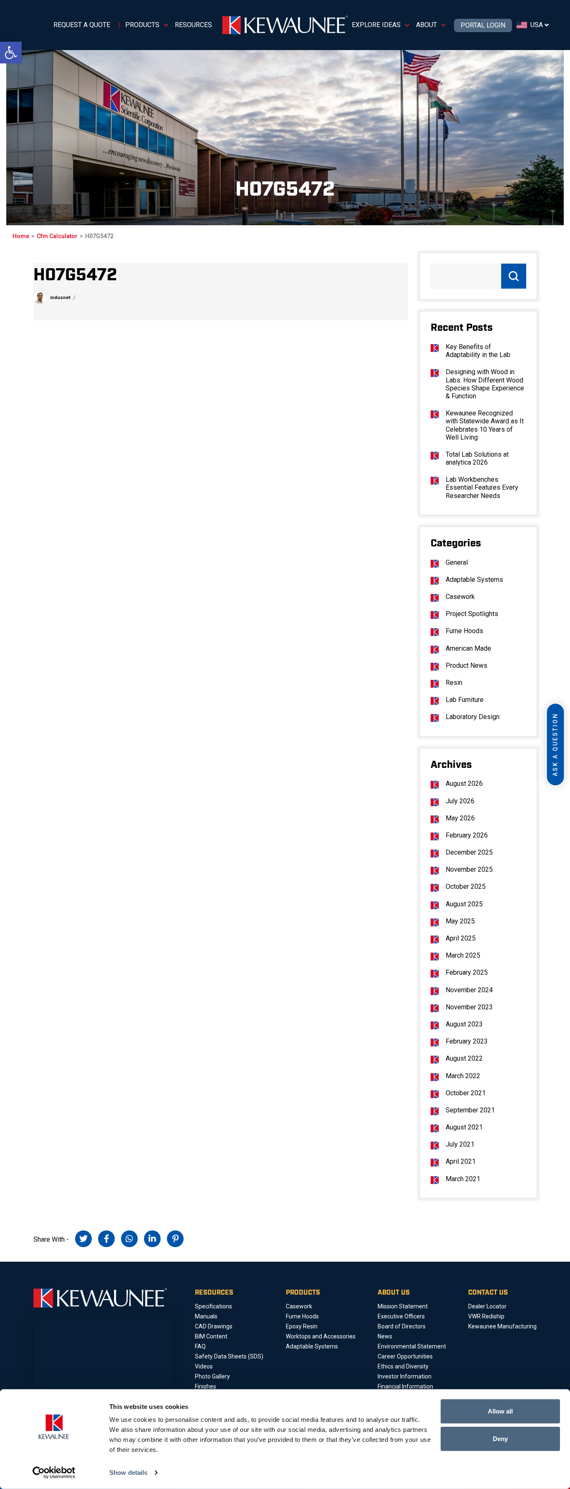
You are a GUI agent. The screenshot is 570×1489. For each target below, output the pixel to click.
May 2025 (460, 921)
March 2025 (463, 955)
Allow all (500, 1411)
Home (21, 236)
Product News (466, 665)
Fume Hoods (464, 631)
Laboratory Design (472, 717)
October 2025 (466, 886)
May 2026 (460, 818)
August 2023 (464, 1024)
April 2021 (461, 1161)
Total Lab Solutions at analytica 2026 (477, 458)
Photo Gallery (212, 1376)
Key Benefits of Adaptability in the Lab (478, 351)
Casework (460, 597)
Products (142, 25)
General (457, 562)
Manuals (206, 1316)
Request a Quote (81, 25)
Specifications (213, 1306)
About (426, 25)
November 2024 (469, 990)
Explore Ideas (376, 25)
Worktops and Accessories (321, 1336)
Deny (500, 1438)
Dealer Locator (487, 1306)
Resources (193, 25)
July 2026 (460, 801)
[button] (11, 52)
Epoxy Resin (302, 1326)
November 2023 (469, 1007)
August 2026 (464, 783)
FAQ (200, 1346)
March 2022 (463, 1076)
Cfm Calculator (57, 236)
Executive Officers (401, 1316)
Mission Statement (403, 1306)
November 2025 (469, 869)
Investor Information (404, 1376)
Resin (454, 683)
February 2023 (467, 1041)
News (385, 1336)
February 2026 (467, 835)
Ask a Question (555, 744)
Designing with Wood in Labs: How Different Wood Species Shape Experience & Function (485, 384)
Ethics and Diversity (403, 1366)
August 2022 (464, 1058)
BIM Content (211, 1336)
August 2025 (464, 904)
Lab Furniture (465, 700)
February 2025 (467, 972)
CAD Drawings (213, 1326)
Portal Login (483, 25)
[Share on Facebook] (106, 1238)
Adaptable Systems (474, 580)
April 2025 (461, 938)
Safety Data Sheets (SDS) (229, 1356)
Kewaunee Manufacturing (502, 1326)
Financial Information (405, 1386)
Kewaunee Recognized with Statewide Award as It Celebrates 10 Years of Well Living (485, 425)
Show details (128, 1472)
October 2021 (466, 1093)
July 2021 (460, 1144)
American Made (468, 648)
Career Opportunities (405, 1356)
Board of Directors (402, 1326)
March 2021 (463, 1179)
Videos (204, 1366)
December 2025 (469, 852)
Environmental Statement (412, 1346)
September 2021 (470, 1110)
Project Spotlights (472, 614)
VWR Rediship (486, 1316)
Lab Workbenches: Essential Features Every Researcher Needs (482, 487)
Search (513, 276)
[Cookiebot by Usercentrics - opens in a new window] (54, 1472)
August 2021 (464, 1127)
